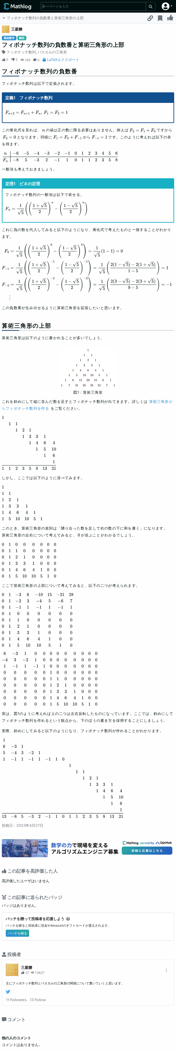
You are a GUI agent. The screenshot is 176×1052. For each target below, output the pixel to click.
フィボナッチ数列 (21, 52)
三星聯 (16, 29)
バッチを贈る (17, 933)
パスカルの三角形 (52, 52)
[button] (167, 6)
